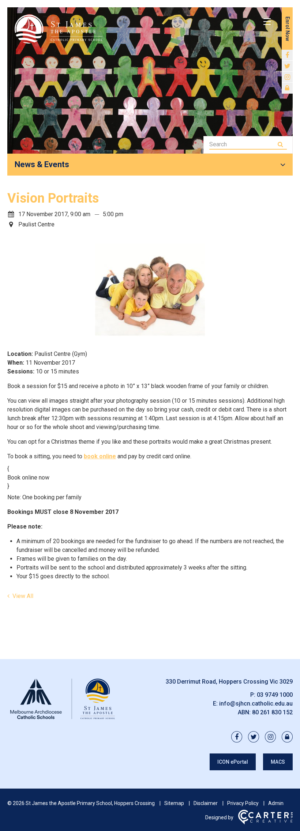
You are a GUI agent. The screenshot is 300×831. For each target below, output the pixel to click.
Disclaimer (206, 803)
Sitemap (174, 803)
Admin (276, 803)
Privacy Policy (243, 803)
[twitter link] (287, 66)
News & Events (42, 164)
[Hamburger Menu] (267, 21)
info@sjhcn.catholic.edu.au (256, 703)
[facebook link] (287, 55)
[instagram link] (287, 77)
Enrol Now (287, 28)
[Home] (62, 719)
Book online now (28, 477)
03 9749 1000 (275, 694)
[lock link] (287, 88)
